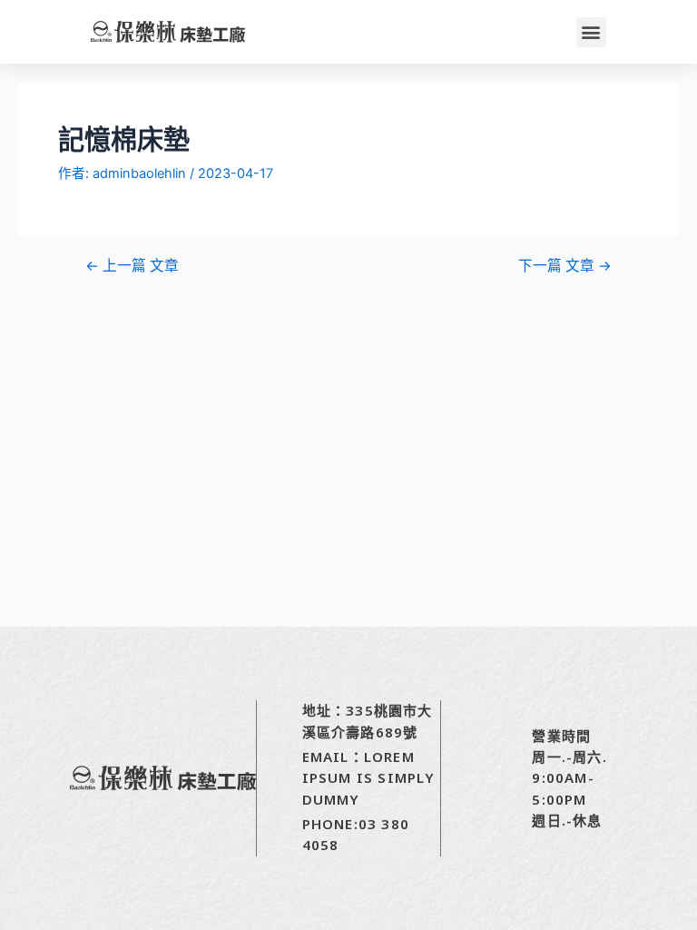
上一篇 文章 (132, 266)
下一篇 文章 (565, 266)
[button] (591, 32)
